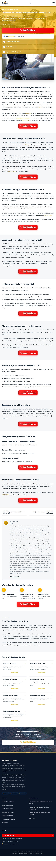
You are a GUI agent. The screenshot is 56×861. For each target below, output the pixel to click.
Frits (6, 24)
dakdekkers (28, 113)
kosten (40, 107)
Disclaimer (37, 853)
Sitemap (42, 853)
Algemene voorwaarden (24, 853)
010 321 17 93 (25, 120)
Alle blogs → (32, 818)
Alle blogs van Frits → (15, 576)
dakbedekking (25, 145)
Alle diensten (5, 822)
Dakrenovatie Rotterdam (8, 812)
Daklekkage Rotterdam (7, 809)
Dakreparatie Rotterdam (7, 815)
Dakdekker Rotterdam (11, 9)
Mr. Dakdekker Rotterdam (23, 118)
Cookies (31, 853)
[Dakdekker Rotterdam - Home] (4, 3)
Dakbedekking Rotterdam (8, 802)
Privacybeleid (14, 853)
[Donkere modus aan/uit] (30, 3)
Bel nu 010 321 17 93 (10, 835)
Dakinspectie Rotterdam (7, 805)
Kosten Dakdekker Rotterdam (9, 819)
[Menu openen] (53, 3)
